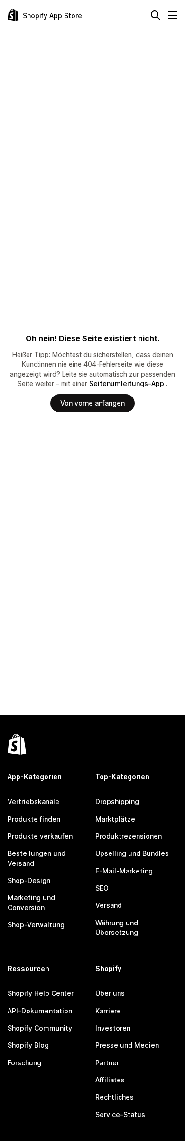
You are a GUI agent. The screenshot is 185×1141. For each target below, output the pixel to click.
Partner (107, 1063)
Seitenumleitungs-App (127, 383)
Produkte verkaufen (40, 836)
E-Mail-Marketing (124, 871)
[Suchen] (155, 15)
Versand (108, 905)
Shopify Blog (28, 1045)
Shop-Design (29, 880)
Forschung (24, 1063)
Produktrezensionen (128, 836)
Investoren (112, 1028)
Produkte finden (34, 819)
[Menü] (172, 15)
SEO (102, 888)
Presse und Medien (127, 1045)
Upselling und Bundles (132, 853)
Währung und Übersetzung (116, 927)
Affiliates (110, 1080)
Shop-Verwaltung (36, 925)
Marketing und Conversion (31, 902)
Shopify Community (40, 1028)
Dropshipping (117, 801)
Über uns (110, 993)
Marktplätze (115, 819)
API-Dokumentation (40, 1011)
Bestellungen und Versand (36, 858)
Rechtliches (114, 1097)
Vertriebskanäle (33, 801)
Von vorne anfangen (92, 403)
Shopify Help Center (41, 993)
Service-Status (120, 1115)
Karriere (108, 1011)
